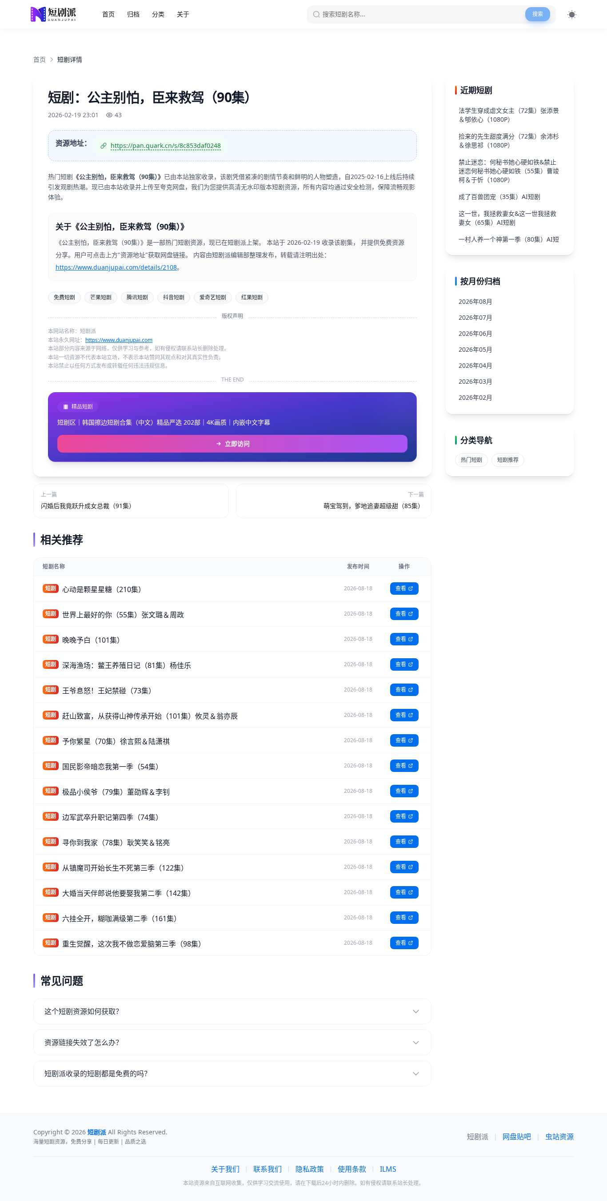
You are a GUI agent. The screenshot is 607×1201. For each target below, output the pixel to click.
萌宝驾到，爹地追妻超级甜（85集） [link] (373, 505)
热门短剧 (471, 460)
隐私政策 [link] (310, 1169)
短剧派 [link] (477, 1136)
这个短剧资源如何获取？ (83, 1011)
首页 (108, 14)
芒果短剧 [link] (101, 297)
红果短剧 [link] (252, 297)
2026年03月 (475, 381)
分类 (158, 14)
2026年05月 (475, 349)
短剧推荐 (508, 460)
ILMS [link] (388, 1169)
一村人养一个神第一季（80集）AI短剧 (509, 243)
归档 (133, 14)
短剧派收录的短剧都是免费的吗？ (97, 1073)
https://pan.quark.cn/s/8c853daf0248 (166, 145)
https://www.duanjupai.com (118, 340)
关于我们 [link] (225, 1169)
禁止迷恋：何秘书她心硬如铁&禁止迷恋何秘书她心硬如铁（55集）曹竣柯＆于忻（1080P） (509, 171)
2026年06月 (475, 333)
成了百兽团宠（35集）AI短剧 (499, 196)
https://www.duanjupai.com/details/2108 (116, 267)
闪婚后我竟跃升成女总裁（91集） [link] (88, 505)
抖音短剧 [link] (173, 297)
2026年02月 (475, 397)
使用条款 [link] (352, 1169)
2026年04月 (475, 365)
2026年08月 (475, 301)
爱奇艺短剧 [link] (213, 297)
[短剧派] (54, 14)
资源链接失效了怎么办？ (83, 1042)
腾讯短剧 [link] (137, 297)
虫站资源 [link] (559, 1136)
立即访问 (237, 443)
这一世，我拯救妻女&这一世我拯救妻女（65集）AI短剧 (507, 218)
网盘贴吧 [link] (517, 1136)
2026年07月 (475, 317)
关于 (183, 14)
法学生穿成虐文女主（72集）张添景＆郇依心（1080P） (509, 114)
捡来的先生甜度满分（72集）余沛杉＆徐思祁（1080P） (509, 140)
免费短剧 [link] (64, 297)
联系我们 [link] (267, 1169)
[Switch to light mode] (572, 14)
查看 (400, 588)
